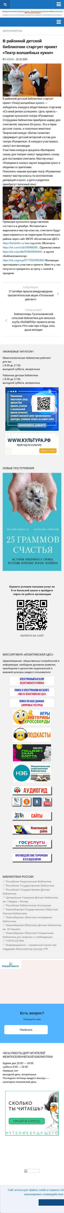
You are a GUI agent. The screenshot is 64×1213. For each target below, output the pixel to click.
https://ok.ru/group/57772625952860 (23, 260)
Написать (26, 1029)
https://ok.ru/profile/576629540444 (22, 251)
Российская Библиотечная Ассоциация (28, 905)
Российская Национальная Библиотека (28, 881)
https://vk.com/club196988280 (20, 247)
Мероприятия (12, 30)
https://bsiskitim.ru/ (14, 243)
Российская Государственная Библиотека (30, 885)
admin (10, 59)
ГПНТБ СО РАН (15, 940)
